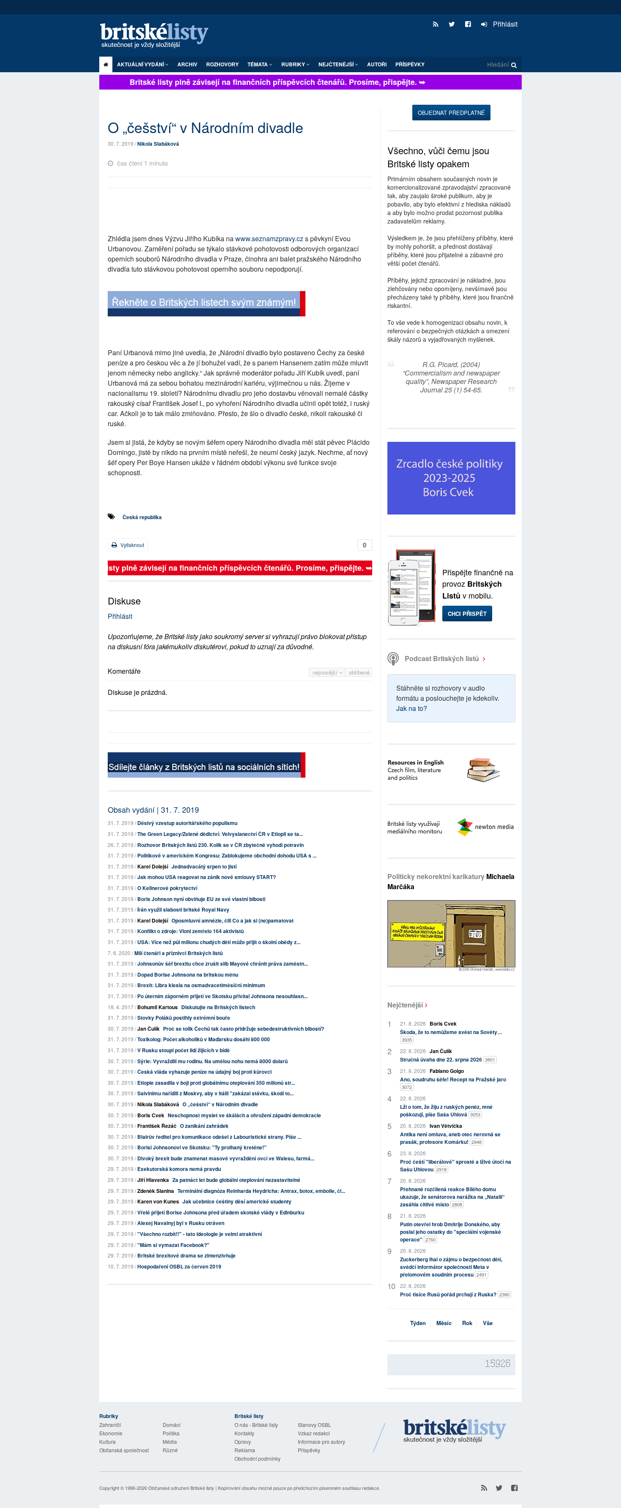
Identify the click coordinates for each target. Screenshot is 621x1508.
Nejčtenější (405, 1005)
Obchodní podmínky (257, 1458)
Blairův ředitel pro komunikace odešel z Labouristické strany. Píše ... (219, 1137)
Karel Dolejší (152, 866)
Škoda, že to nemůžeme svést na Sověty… (451, 1035)
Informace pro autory (321, 1441)
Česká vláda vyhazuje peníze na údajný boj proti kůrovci (204, 1071)
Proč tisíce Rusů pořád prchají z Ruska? (454, 1294)
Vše (488, 1323)
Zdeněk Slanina (155, 1191)
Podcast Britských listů (442, 658)
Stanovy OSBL (314, 1424)
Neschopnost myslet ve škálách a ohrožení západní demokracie (244, 1115)
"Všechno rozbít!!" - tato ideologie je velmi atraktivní (199, 1234)
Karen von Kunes (158, 1201)
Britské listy (158, 36)
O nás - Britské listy (256, 1424)
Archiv (187, 64)
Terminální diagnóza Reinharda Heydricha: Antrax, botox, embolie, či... (261, 1191)
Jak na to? (411, 708)
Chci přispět (467, 614)
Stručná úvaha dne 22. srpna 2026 (447, 1059)
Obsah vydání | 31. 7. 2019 (153, 809)
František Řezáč (157, 1126)
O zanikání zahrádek (204, 1126)
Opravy (242, 1441)
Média (170, 1441)
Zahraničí (110, 1424)
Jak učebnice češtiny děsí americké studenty (236, 1201)
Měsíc (444, 1323)
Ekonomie (111, 1433)
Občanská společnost (124, 1450)
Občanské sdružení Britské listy (181, 1487)
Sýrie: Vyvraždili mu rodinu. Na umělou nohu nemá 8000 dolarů (212, 1061)
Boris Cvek (150, 1115)
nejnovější (326, 672)
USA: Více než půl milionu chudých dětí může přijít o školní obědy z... (218, 942)
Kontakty (244, 1433)
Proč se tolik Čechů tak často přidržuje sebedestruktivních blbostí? (243, 1028)
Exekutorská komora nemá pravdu (179, 1169)
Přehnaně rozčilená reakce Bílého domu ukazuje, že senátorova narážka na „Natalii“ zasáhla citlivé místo (452, 1196)
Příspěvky (410, 64)
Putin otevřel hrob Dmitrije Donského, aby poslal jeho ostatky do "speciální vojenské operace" (450, 1231)
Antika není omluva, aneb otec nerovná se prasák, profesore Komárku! (450, 1138)
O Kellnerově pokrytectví (167, 888)
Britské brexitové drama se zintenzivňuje (186, 1255)
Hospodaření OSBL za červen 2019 (179, 1266)
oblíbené (359, 672)
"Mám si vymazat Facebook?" (173, 1245)
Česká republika (142, 517)
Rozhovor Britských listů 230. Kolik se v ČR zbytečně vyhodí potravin (220, 845)
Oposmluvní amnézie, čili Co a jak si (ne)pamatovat (233, 920)
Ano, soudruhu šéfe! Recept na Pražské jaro (453, 1082)
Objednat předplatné (451, 113)
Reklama (244, 1450)
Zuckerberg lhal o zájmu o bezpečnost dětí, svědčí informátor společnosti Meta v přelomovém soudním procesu (451, 1266)
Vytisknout (131, 544)
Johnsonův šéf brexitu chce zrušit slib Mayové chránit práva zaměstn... (222, 963)
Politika (171, 1433)
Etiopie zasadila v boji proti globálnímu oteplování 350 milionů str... (216, 1082)
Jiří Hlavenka (153, 1180)
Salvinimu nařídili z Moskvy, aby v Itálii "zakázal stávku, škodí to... (215, 1093)
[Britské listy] (206, 305)
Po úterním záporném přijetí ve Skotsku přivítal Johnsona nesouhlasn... (222, 996)
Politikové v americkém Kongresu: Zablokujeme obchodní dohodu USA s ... (226, 855)
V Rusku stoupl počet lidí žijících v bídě (183, 1050)
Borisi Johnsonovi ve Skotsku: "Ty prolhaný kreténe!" (202, 1147)
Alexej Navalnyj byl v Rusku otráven (180, 1223)
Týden (418, 1323)
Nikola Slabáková (158, 143)
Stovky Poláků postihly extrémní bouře (183, 1017)
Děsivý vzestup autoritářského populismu (187, 823)
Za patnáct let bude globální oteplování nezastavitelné (236, 1180)
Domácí (171, 1424)
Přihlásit (504, 24)
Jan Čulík (148, 1028)
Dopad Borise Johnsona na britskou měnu (187, 974)
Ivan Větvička (446, 1126)
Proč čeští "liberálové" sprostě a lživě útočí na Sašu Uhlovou (455, 1165)
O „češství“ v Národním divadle (220, 1104)
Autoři (377, 64)
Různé (170, 1450)
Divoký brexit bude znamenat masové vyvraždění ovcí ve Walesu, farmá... (225, 1158)
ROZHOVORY (222, 64)
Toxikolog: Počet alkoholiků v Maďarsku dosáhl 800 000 (203, 1039)
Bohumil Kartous (157, 1007)
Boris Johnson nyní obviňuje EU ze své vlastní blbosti (201, 899)
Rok (467, 1323)
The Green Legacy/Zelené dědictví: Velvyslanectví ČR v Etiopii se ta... (220, 834)
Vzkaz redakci (314, 1433)
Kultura (107, 1441)
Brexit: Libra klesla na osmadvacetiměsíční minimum (201, 985)
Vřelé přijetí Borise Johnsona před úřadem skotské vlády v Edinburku (220, 1212)
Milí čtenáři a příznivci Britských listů (178, 953)
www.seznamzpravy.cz (269, 238)
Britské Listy (455, 1431)
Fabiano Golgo (447, 1071)
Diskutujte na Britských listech (218, 1007)
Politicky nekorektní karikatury (451, 881)
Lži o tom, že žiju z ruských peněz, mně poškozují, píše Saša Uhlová (446, 1110)
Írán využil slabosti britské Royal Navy (183, 909)
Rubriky (293, 64)
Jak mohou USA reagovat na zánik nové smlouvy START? (206, 877)
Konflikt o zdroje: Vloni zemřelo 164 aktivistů (190, 931)
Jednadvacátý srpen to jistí (204, 866)
